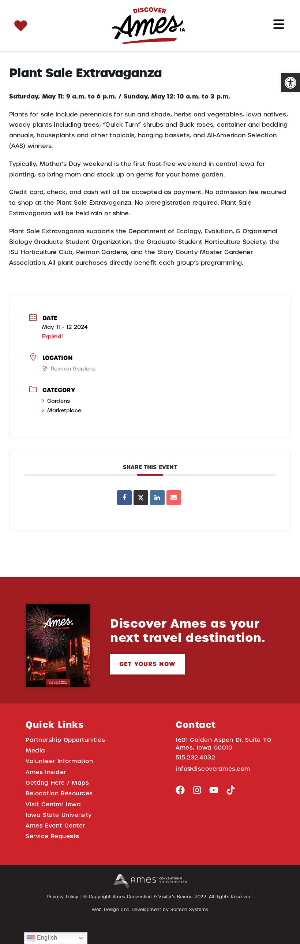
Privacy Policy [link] (63, 896)
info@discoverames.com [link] (213, 769)
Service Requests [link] (52, 836)
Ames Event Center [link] (55, 825)
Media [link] (35, 750)
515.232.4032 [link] (195, 757)
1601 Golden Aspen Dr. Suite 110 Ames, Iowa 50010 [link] (223, 743)
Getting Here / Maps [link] (57, 783)
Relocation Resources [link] (59, 793)
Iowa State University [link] (59, 815)
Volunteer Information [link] (59, 761)
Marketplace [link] (64, 410)
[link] (290, 82)
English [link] (46, 937)
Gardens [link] (58, 401)
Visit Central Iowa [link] (53, 804)
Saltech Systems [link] (189, 909)
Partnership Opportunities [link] (65, 740)
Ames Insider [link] (46, 772)
